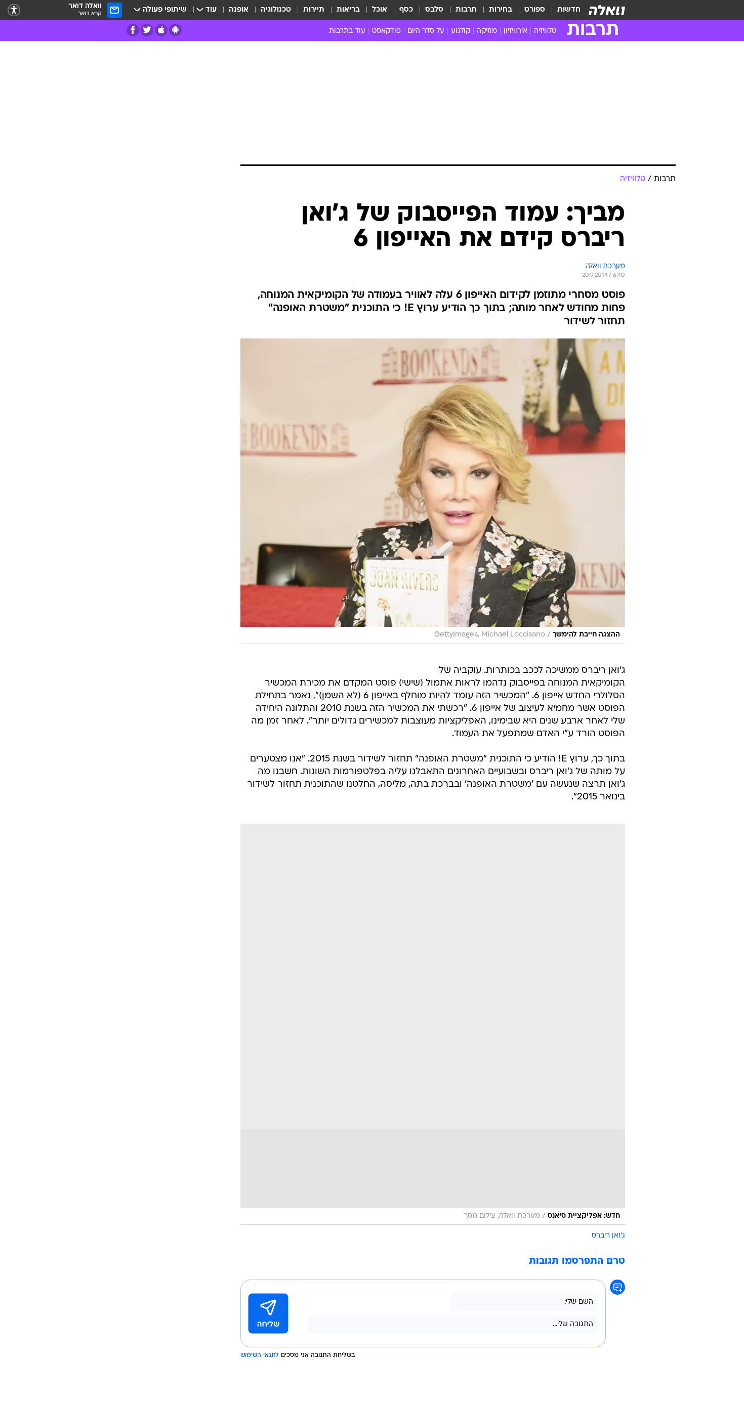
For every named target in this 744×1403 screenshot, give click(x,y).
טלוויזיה (545, 31)
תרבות (466, 10)
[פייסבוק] (133, 30)
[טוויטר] (147, 30)
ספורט (534, 10)
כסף (406, 10)
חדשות (569, 10)
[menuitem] (563, 10)
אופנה (239, 10)
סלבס (434, 10)
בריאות (348, 10)
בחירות (500, 10)
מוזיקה (487, 31)
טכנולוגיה (276, 10)
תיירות (313, 10)
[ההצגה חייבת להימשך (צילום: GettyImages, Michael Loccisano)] (432, 491)
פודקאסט (386, 31)
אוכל (379, 10)
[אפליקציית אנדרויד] (175, 30)
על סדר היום (425, 31)
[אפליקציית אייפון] (161, 30)
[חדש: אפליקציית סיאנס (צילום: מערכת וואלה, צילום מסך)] (432, 1024)
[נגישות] (14, 10)
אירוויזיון (515, 31)
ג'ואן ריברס (608, 1235)
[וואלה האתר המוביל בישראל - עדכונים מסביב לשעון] (607, 10)
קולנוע (460, 31)
